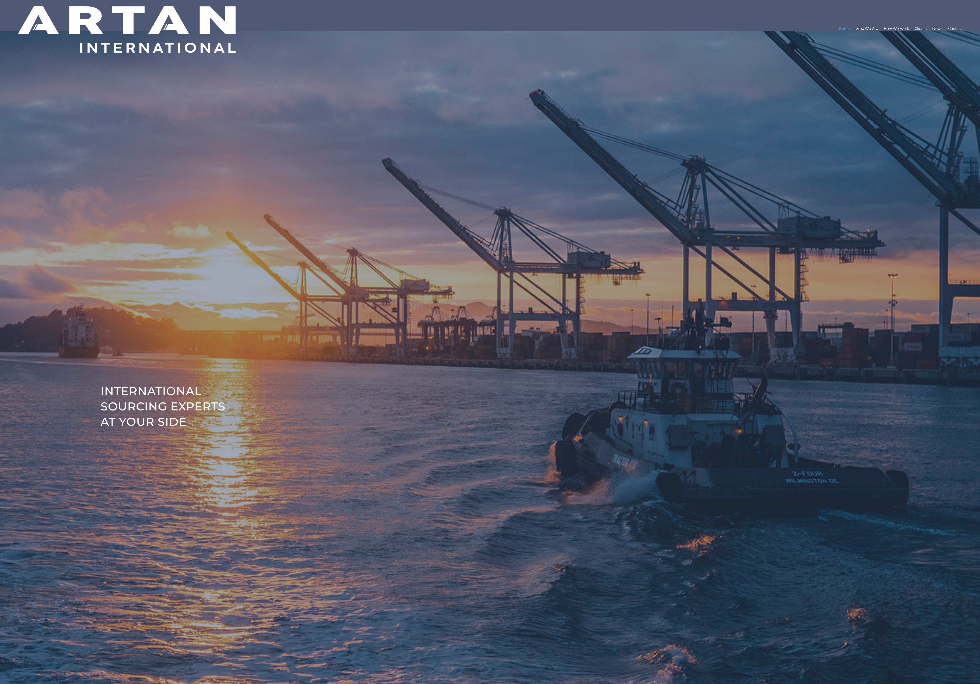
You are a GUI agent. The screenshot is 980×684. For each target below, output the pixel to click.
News (937, 28)
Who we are (866, 28)
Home (844, 28)
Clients (921, 28)
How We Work (896, 28)
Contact (955, 28)
